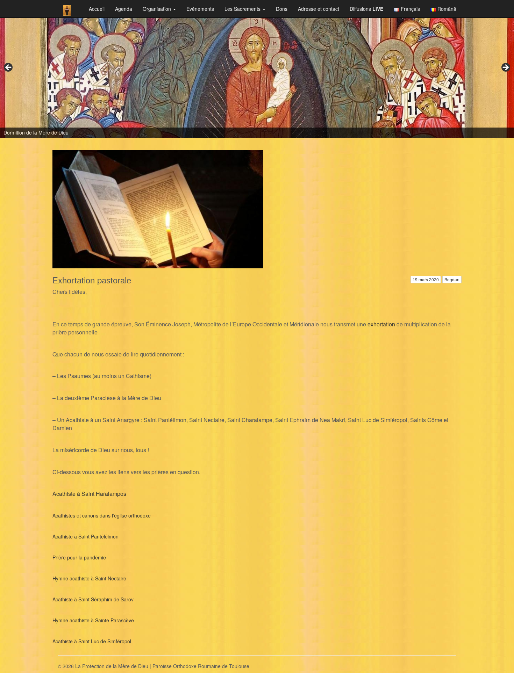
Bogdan (451, 279)
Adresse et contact (318, 8)
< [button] (8, 68)
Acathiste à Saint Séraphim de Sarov (93, 599)
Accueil (97, 8)
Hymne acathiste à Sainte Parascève (93, 620)
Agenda (123, 8)
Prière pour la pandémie (79, 557)
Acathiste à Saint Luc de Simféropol (91, 641)
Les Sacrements (243, 8)
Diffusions (366, 8)
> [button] (505, 68)
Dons (281, 8)
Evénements (200, 8)
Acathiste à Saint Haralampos (89, 494)
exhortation (381, 324)
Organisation (157, 8)
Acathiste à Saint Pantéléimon (85, 536)
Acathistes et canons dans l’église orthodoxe (101, 515)
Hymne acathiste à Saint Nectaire (89, 578)
